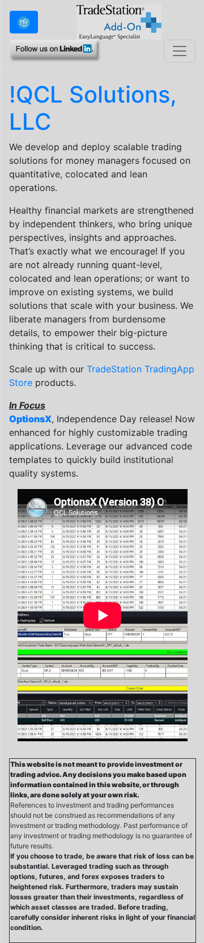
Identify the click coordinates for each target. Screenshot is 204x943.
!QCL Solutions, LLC (93, 107)
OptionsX (30, 418)
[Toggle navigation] (180, 51)
